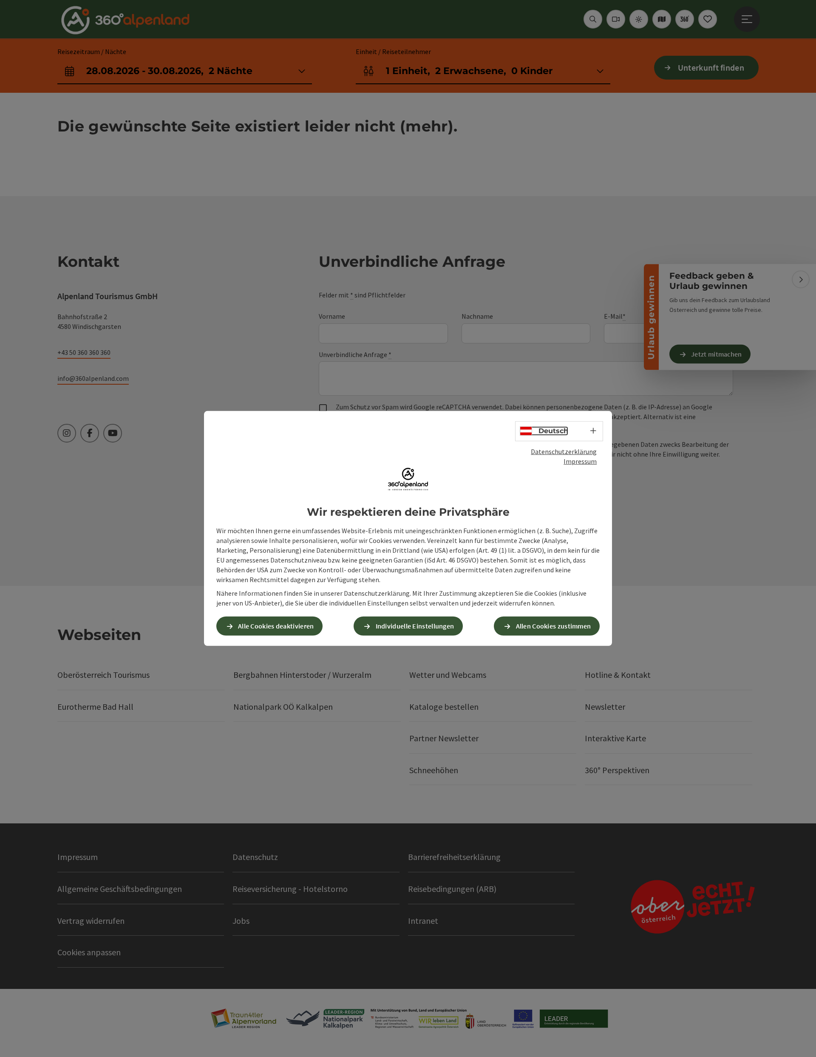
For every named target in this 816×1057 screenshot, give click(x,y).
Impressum (580, 461)
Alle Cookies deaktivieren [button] (276, 626)
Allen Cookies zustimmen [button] (553, 626)
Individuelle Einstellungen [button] (415, 626)
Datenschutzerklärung (564, 451)
